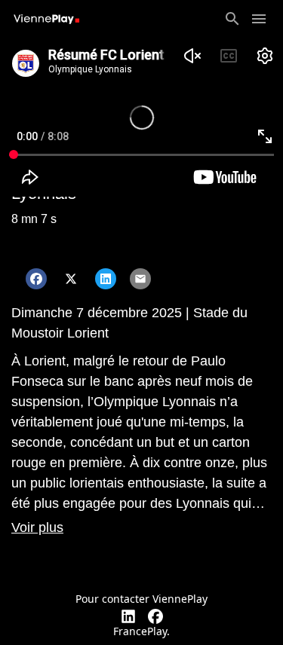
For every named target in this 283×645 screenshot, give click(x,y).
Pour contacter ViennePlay (141, 599)
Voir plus (37, 527)
